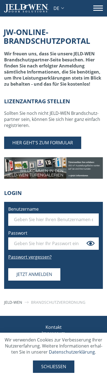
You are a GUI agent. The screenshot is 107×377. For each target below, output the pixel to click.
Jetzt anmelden (34, 274)
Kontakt (54, 327)
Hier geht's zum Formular (42, 143)
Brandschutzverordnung (58, 302)
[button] (59, 8)
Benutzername (23, 209)
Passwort (17, 233)
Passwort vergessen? (30, 257)
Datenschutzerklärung (72, 352)
